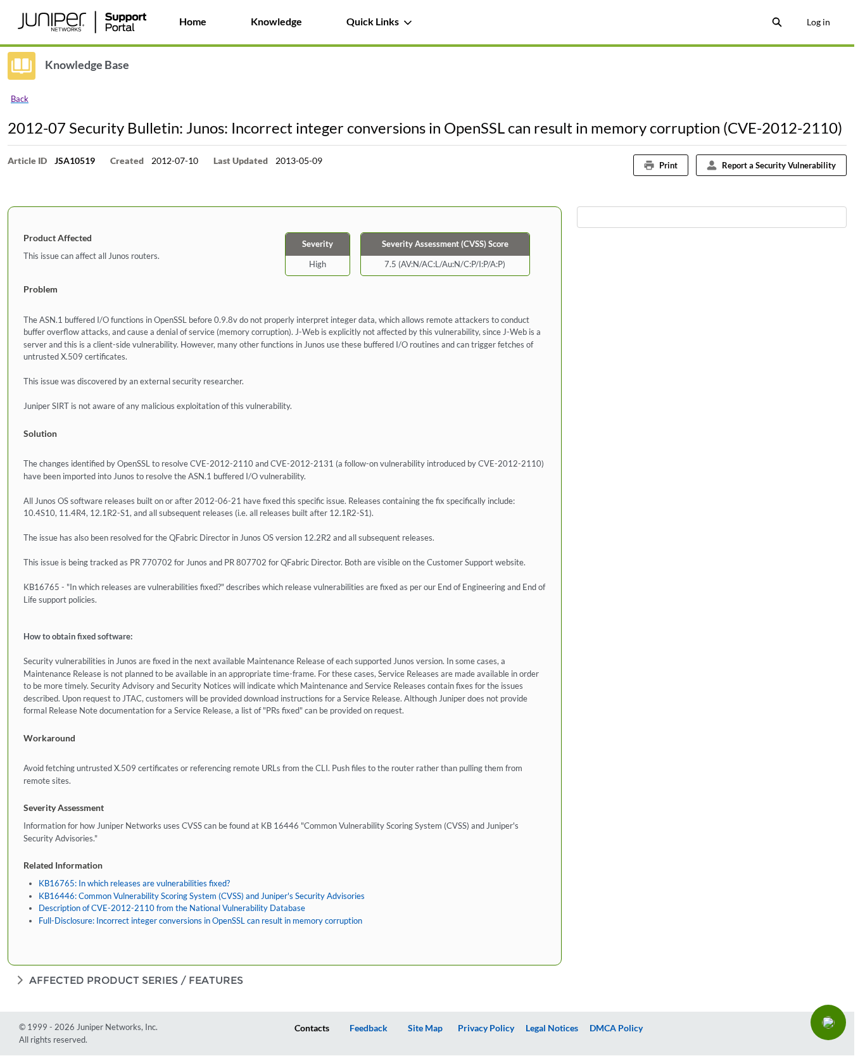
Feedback (369, 1027)
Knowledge (276, 21)
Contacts (311, 1027)
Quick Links (372, 21)
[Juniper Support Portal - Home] (82, 22)
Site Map (425, 1027)
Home (192, 21)
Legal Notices (552, 1027)
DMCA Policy (616, 1027)
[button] (828, 1022)
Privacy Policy (486, 1027)
